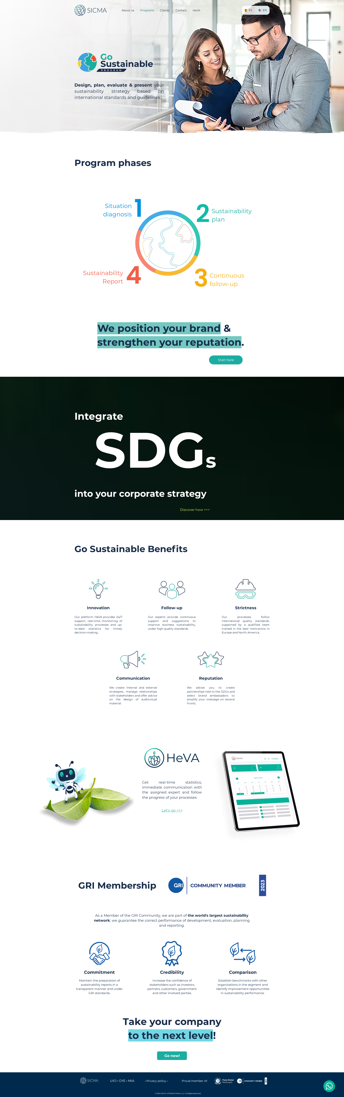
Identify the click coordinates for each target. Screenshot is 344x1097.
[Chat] (329, 1086)
